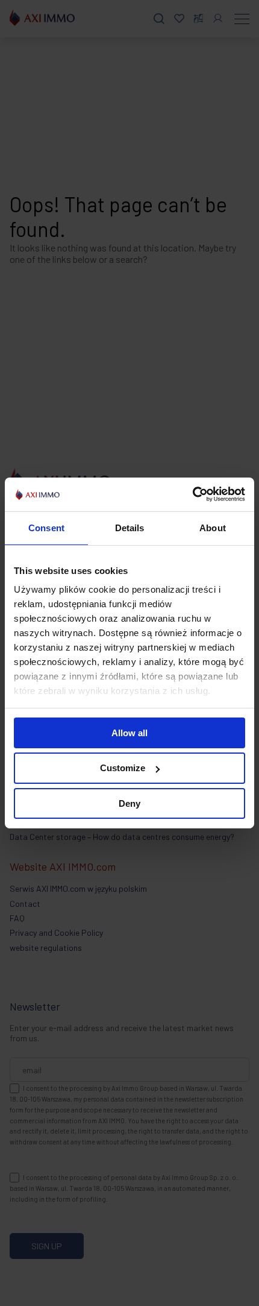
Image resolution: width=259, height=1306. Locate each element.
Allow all (129, 732)
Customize (122, 768)
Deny (129, 803)
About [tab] (212, 527)
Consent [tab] (46, 527)
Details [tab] (130, 527)
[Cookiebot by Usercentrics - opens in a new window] (192, 494)
